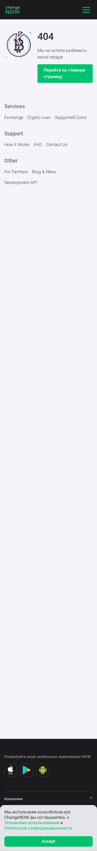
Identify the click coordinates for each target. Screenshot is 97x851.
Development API (20, 182)
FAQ (38, 144)
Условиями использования (31, 822)
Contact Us (57, 144)
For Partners (16, 171)
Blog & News (44, 171)
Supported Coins (71, 117)
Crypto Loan (39, 117)
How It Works (17, 144)
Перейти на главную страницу (65, 73)
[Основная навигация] (86, 9)
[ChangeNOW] (12, 9)
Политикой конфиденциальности (38, 828)
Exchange (13, 117)
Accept (49, 841)
